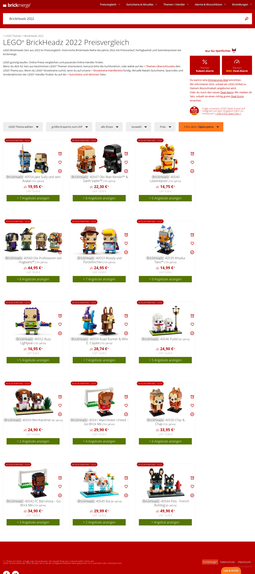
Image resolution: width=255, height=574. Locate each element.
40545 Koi (109, 501)
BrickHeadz (15, 177)
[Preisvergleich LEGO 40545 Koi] (99, 483)
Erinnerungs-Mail (218, 80)
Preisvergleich (108, 4)
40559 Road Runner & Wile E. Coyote (107, 341)
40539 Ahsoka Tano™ (169, 260)
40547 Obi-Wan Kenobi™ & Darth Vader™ (105, 179)
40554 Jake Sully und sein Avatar (41, 179)
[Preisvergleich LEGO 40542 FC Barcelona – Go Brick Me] (33, 483)
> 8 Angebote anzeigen (99, 198)
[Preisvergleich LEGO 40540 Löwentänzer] (165, 159)
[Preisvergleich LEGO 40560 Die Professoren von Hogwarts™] (33, 240)
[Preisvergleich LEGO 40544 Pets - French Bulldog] (165, 483)
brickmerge (210, 562)
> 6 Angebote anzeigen (165, 441)
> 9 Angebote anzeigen (165, 279)
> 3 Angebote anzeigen (33, 522)
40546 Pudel (175, 339)
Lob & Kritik (231, 570)
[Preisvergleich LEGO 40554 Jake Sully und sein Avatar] (33, 159)
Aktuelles (139, 4)
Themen (174, 4)
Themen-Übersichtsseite (160, 66)
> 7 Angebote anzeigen (33, 198)
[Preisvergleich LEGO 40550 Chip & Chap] (165, 402)
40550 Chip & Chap (170, 422)
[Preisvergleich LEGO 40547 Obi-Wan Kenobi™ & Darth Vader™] (99, 159)
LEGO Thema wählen (21, 127)
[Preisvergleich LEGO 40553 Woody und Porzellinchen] (99, 240)
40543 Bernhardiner (43, 420)
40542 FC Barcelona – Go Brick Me (40, 503)
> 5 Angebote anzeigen (165, 198)
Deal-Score (237, 96)
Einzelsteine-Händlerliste (108, 70)
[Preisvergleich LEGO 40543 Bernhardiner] (33, 402)
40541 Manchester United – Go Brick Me (106, 422)
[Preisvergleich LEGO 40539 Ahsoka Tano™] (165, 240)
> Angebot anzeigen (165, 522)
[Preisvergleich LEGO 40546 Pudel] (165, 321)
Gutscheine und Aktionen (84, 74)
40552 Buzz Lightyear (35, 341)
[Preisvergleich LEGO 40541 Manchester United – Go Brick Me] (99, 402)
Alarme (208, 4)
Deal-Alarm (227, 92)
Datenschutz (227, 562)
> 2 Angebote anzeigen (33, 441)
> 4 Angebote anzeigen (99, 441)
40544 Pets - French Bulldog (171, 503)
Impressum (244, 562)
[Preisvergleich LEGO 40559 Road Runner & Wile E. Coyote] (99, 321)
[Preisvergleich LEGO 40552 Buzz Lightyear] (33, 321)
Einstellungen (240, 4)
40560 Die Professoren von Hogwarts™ (40, 260)
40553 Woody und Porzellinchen (102, 260)
